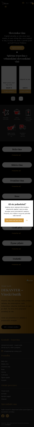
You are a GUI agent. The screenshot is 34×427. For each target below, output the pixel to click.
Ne (27, 220)
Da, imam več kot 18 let (14, 220)
